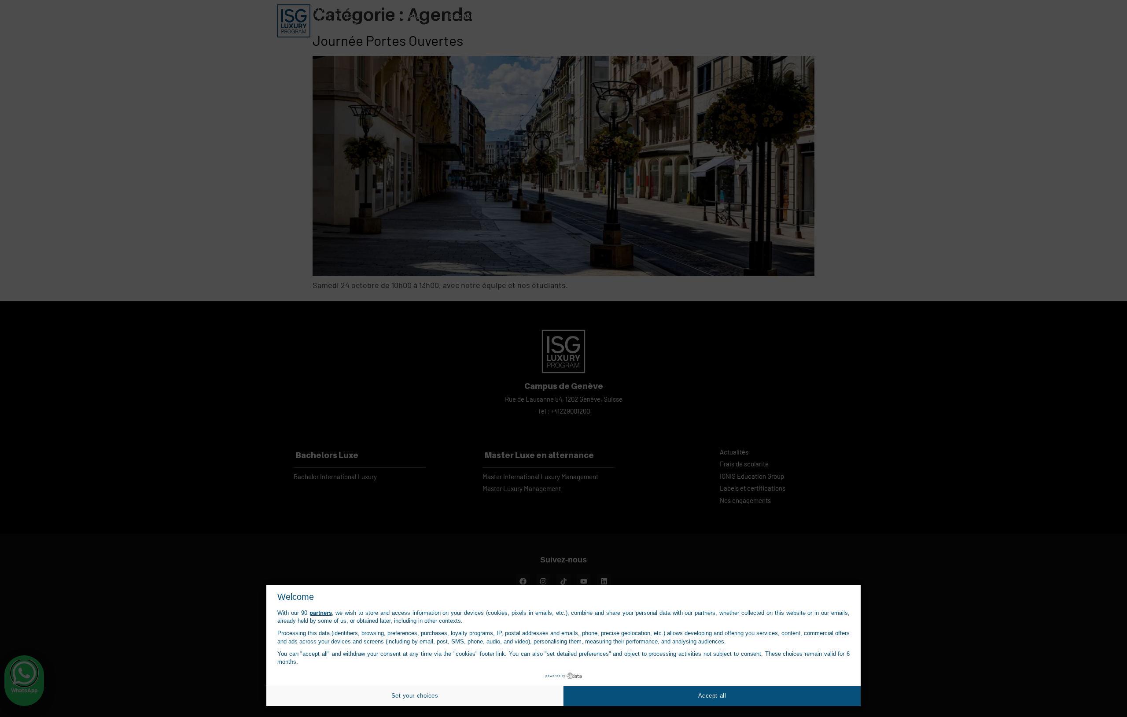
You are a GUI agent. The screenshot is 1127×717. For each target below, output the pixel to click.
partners (320, 613)
